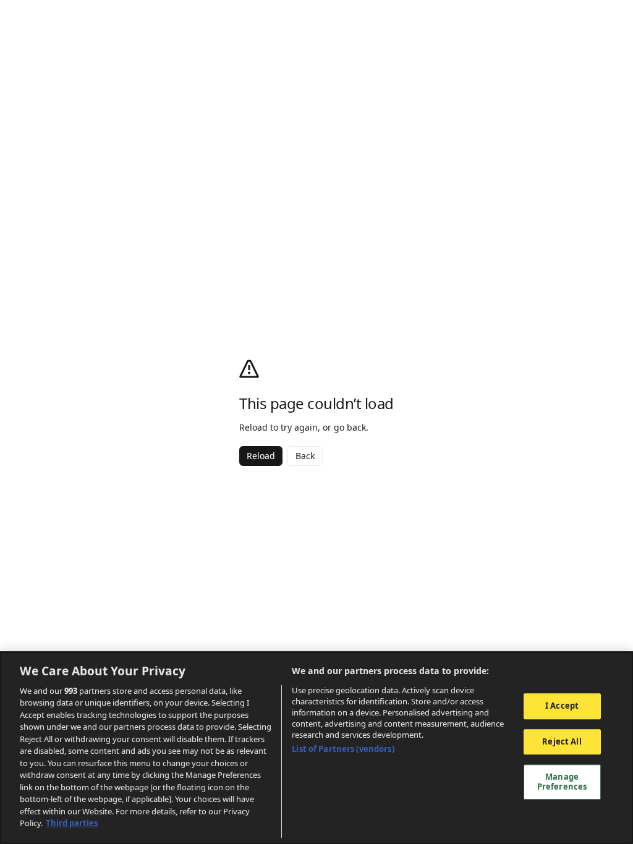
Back (305, 456)
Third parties (72, 823)
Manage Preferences (562, 781)
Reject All (561, 741)
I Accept (562, 705)
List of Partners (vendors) (343, 748)
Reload (261, 456)
